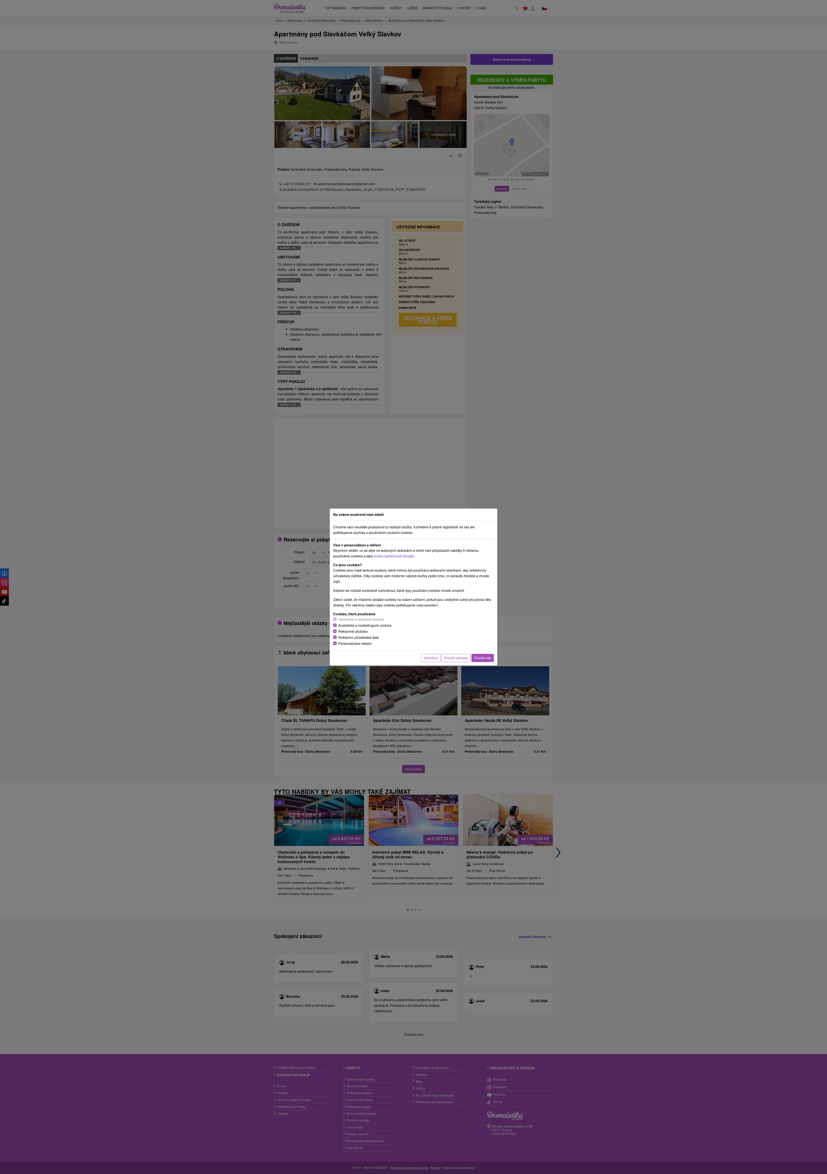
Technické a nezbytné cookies (361, 619)
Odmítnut (431, 657)
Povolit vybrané (456, 657)
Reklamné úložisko (353, 631)
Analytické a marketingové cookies (364, 625)
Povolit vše (482, 657)
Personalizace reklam (355, 643)
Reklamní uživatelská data (358, 637)
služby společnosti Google (394, 556)
